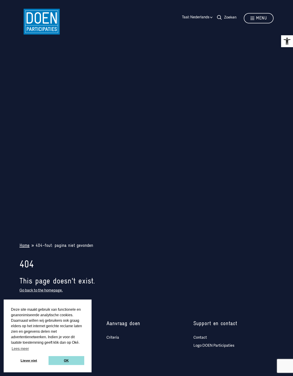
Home (24, 245)
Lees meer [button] (20, 349)
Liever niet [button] (29, 360)
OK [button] (66, 360)
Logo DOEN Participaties (213, 345)
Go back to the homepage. (41, 290)
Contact (200, 337)
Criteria (112, 337)
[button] (287, 41)
